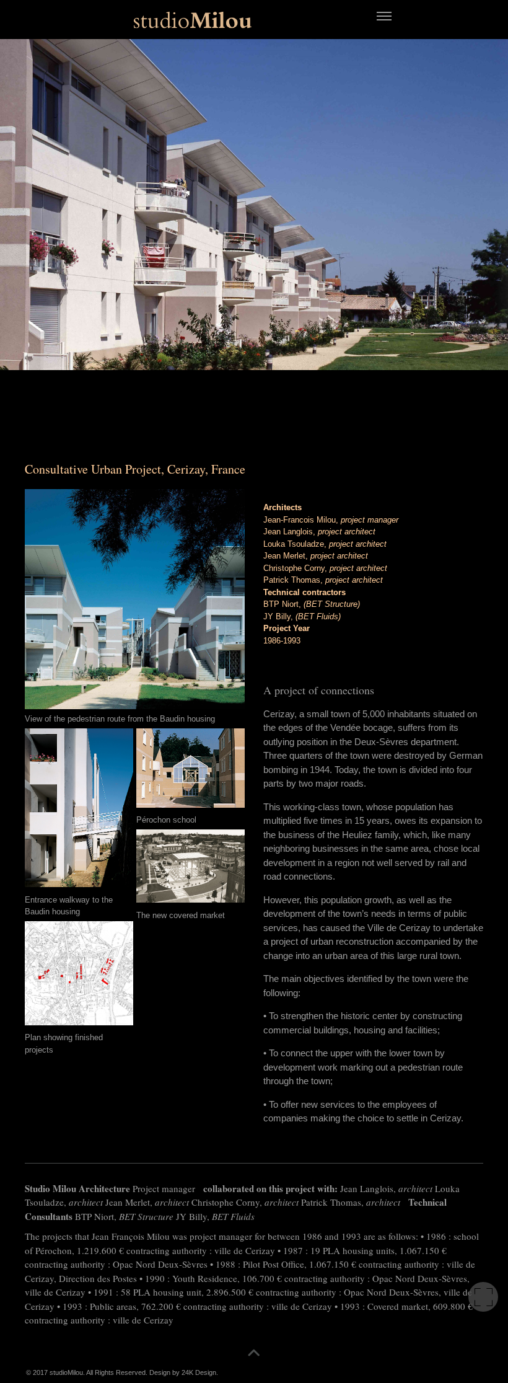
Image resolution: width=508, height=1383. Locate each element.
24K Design (199, 1372)
